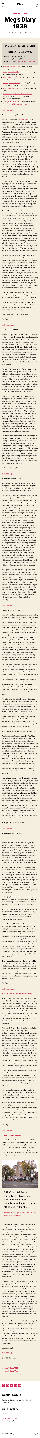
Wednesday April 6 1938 (12, 77)
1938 (15, 13)
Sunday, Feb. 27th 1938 (11, 72)
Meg (25, 13)
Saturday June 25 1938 (11, 83)
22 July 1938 (26, 32)
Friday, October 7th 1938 (11, 102)
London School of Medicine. (26, 61)
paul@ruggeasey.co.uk (10, 1418)
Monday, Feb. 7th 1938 (11, 66)
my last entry (23, 119)
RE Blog (20, 4)
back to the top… (8, 110)
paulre (16, 32)
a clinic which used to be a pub (17, 104)
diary (20, 13)
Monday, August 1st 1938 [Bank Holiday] (17, 94)
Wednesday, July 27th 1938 (12, 88)
